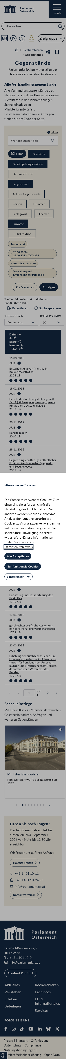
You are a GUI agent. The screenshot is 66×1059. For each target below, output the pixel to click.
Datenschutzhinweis (18, 547)
